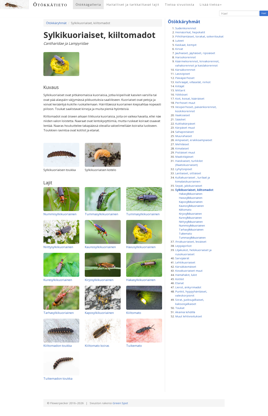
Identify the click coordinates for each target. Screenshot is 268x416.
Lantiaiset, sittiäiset (188, 173)
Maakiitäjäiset (184, 156)
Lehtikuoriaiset (185, 262)
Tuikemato (134, 345)
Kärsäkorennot (185, 69)
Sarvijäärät (182, 258)
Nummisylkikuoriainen (59, 214)
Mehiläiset (182, 144)
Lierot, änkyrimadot (188, 287)
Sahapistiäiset (184, 132)
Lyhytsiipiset (183, 169)
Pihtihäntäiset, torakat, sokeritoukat (199, 36)
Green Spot (120, 403)
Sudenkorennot (185, 28)
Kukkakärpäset (185, 123)
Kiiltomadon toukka (57, 345)
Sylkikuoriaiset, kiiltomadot (194, 190)
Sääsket (180, 119)
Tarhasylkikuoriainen (58, 313)
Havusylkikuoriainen (141, 247)
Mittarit (180, 90)
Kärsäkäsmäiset (185, 266)
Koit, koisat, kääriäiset (189, 98)
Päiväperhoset (185, 78)
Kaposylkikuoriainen (99, 313)
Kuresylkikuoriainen (57, 280)
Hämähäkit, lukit (186, 275)
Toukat (180, 308)
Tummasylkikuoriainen (101, 214)
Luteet (179, 40)
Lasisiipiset (182, 73)
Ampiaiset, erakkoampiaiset (193, 140)
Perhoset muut (185, 103)
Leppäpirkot (183, 246)
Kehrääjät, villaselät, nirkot (193, 82)
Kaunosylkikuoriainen (100, 247)
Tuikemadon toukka (57, 378)
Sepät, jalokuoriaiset (188, 185)
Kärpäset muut (185, 127)
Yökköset (181, 94)
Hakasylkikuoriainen (140, 280)
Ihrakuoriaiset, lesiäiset (190, 241)
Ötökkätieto (50, 4)
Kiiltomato (133, 313)
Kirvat (179, 49)
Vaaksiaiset (182, 115)
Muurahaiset (183, 136)
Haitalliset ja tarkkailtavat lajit (132, 4)
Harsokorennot (185, 57)
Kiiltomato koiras (97, 345)
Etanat (179, 283)
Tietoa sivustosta (179, 4)
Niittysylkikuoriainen (58, 247)
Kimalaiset (182, 148)
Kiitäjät (179, 86)
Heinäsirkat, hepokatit (190, 32)
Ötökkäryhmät (56, 23)
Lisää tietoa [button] (210, 4)
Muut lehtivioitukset (188, 316)
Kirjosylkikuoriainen (99, 280)
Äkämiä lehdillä (185, 312)
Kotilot (179, 279)
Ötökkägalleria (88, 4)
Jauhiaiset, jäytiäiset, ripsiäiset (195, 53)
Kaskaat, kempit (186, 45)
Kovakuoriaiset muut (189, 270)
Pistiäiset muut (185, 152)
